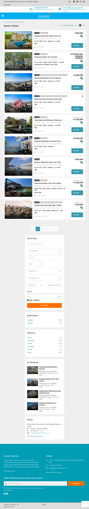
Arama (45, 305)
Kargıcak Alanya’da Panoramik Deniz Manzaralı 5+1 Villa (48, 141)
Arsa (30, 337)
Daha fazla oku (9, 471)
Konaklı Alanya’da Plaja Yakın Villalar (47, 205)
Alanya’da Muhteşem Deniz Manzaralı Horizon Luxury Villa (48, 78)
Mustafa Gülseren (41, 195)
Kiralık (30, 323)
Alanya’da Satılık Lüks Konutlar (45, 57)
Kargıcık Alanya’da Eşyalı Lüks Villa (47, 162)
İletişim (44, 504)
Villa (29, 353)
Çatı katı (31, 340)
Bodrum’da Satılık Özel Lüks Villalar (47, 183)
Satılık (37, 33)
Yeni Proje (44, 54)
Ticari (30, 349)
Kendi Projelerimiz (46, 75)
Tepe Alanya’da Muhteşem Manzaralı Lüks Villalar (48, 120)
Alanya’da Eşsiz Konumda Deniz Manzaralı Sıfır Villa (48, 99)
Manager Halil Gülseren (42, 216)
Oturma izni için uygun (60, 75)
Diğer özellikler (34, 300)
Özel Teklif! (44, 33)
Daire (30, 343)
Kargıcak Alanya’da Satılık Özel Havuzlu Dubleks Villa (48, 36)
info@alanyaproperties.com (39, 433)
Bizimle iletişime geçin (35, 436)
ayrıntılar (76, 45)
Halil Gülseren (40, 47)
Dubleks (31, 346)
